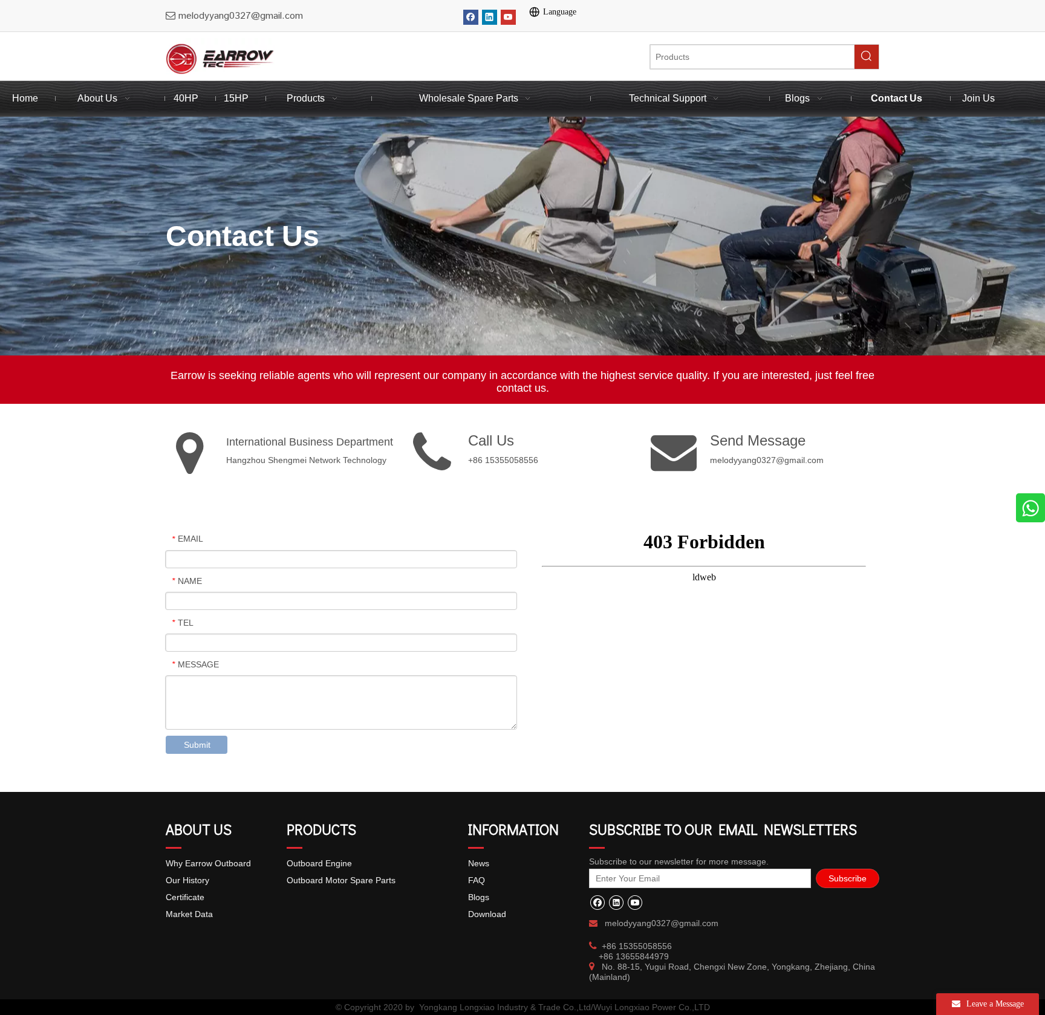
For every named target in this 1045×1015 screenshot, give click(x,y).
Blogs (478, 897)
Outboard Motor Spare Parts (341, 880)
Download (487, 914)
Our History (187, 880)
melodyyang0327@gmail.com (767, 460)
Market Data (189, 914)
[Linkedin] (489, 17)
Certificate (185, 897)
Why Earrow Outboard (208, 863)
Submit (197, 745)
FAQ (476, 880)
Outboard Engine (319, 863)
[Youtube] (508, 17)
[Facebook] (470, 17)
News (478, 863)
